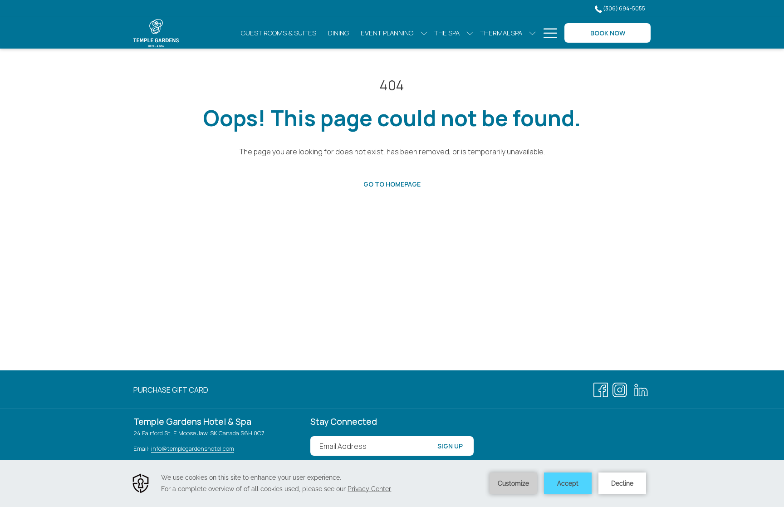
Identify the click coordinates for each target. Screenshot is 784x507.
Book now (607, 33)
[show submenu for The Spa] (470, 33)
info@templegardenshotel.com (192, 448)
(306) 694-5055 (623, 8)
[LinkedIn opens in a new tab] (641, 389)
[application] (392, 483)
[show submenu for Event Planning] (424, 33)
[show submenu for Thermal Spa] (532, 33)
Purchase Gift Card (170, 391)
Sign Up (450, 446)
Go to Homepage (392, 184)
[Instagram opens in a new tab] (619, 389)
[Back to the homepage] (156, 33)
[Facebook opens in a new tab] (600, 389)
